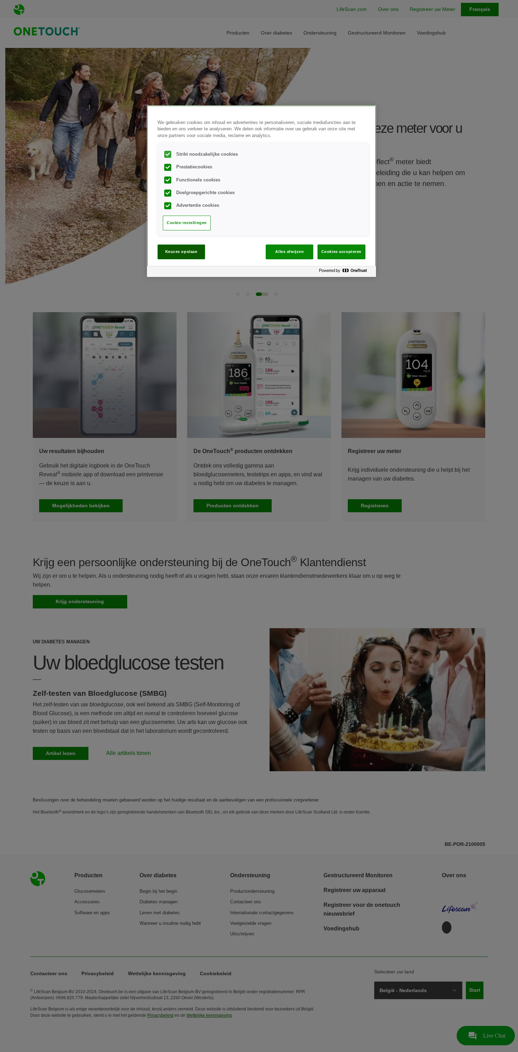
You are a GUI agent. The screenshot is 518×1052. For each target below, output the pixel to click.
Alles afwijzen (289, 251)
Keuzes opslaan (181, 251)
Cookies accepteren (341, 251)
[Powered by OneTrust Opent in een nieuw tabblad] (345, 272)
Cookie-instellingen (187, 223)
